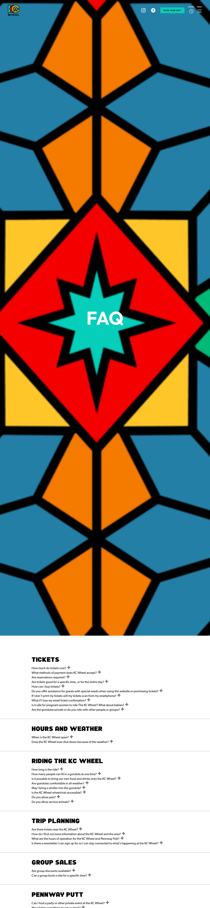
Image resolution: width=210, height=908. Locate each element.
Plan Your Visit (172, 10)
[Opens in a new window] (143, 10)
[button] (199, 10)
